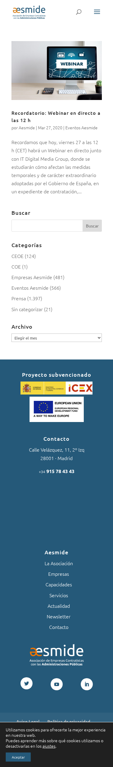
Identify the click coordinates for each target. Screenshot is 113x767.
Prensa (18, 298)
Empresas (58, 573)
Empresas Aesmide (31, 277)
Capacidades (59, 584)
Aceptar (18, 757)
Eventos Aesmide (81, 127)
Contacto (58, 627)
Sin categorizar (27, 309)
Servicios (58, 595)
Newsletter (59, 616)
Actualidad (59, 605)
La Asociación (59, 563)
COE (16, 266)
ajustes (48, 746)
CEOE (17, 256)
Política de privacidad (68, 721)
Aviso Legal (27, 721)
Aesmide (27, 127)
